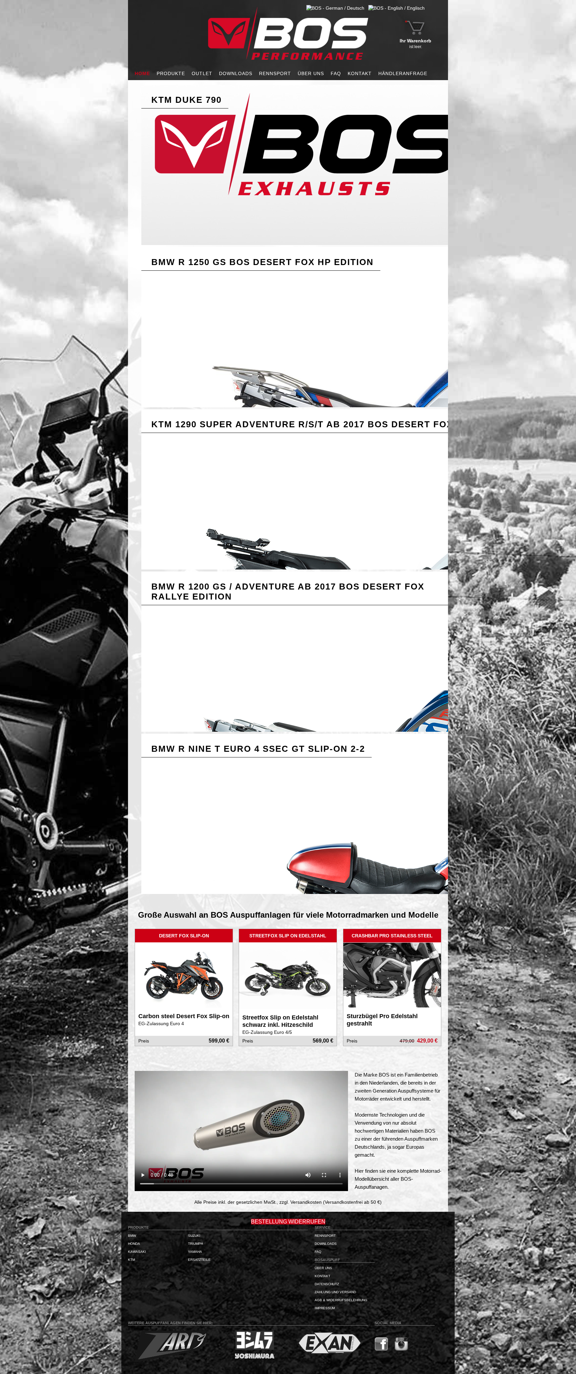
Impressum (325, 1308)
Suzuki (194, 1235)
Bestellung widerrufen (288, 1221)
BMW (132, 1235)
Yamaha (195, 1251)
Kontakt (360, 73)
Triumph (195, 1243)
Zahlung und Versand (335, 1292)
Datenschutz (327, 1284)
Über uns (311, 73)
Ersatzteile (199, 1260)
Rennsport (275, 73)
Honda (134, 1243)
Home (142, 73)
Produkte (171, 73)
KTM (131, 1260)
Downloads (235, 73)
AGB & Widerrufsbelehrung (341, 1300)
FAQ (336, 73)
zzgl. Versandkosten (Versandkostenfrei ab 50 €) (330, 1202)
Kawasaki (137, 1251)
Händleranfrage (402, 73)
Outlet (202, 73)
